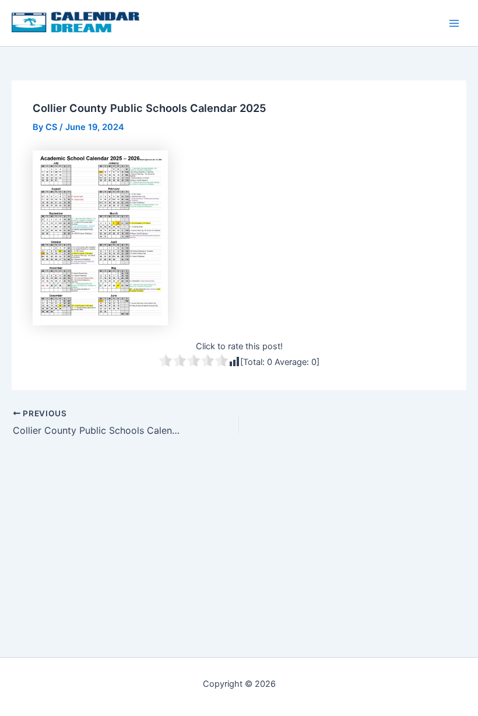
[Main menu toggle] (454, 23)
